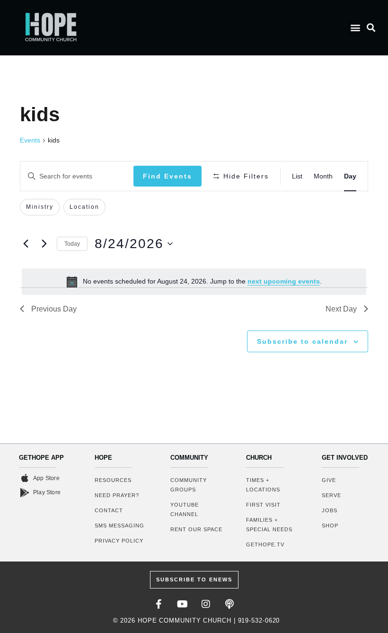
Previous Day (54, 309)
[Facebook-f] (158, 604)
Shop (330, 525)
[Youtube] (182, 604)
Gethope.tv (265, 544)
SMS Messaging (119, 525)
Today (72, 244)
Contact (109, 510)
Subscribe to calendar (302, 341)
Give (329, 480)
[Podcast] (229, 604)
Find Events (167, 176)
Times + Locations (263, 484)
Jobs (329, 510)
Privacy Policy (119, 541)
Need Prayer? (117, 495)
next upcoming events (283, 281)
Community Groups (188, 484)
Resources (113, 480)
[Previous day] (25, 244)
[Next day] (44, 244)
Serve (331, 495)
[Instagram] (205, 604)
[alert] (194, 281)
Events (30, 140)
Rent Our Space (196, 529)
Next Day (341, 309)
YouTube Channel (184, 509)
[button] (355, 28)
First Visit (263, 505)
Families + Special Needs (269, 524)
